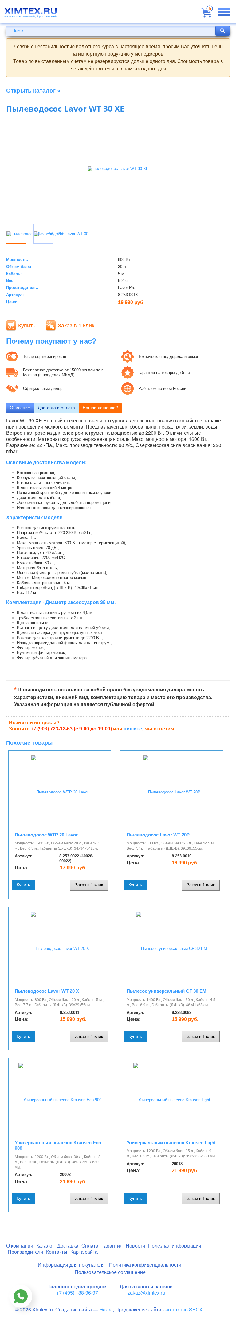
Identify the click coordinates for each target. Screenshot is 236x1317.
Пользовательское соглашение (110, 1272)
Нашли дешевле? (100, 407)
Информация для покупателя (71, 1265)
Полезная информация (174, 1245)
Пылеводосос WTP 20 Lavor (46, 834)
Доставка (67, 1245)
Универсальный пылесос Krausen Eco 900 (58, 1145)
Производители (25, 1252)
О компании (19, 1245)
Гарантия (112, 1245)
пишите (133, 728)
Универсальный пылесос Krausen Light (171, 1142)
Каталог (45, 1245)
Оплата (89, 1245)
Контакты (56, 1252)
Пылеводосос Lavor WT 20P (158, 834)
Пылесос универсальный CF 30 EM (166, 991)
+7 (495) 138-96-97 (77, 1292)
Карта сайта (84, 1252)
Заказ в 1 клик (76, 325)
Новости (135, 1245)
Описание (20, 407)
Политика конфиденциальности (145, 1265)
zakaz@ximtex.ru (146, 1292)
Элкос (106, 1309)
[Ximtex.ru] (30, 14)
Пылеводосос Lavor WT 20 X (47, 991)
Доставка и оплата (56, 407)
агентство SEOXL (185, 1309)
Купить (26, 325)
